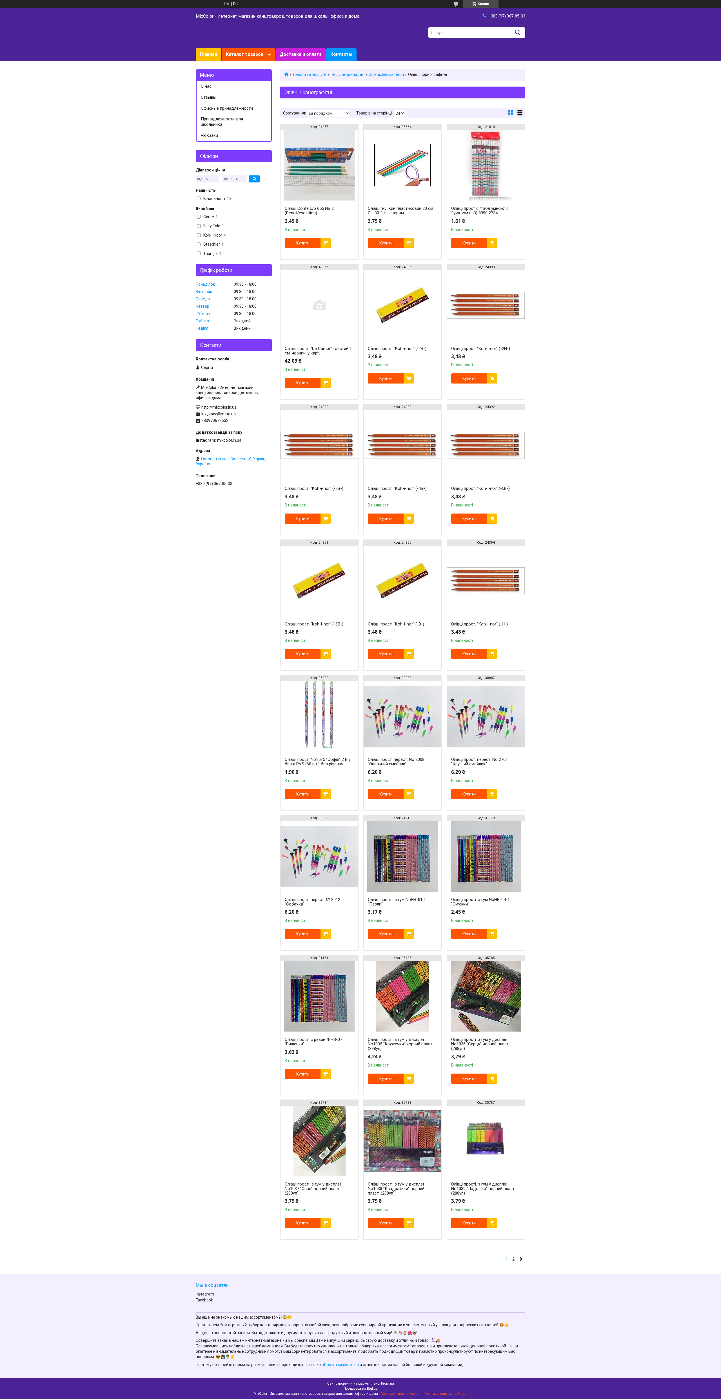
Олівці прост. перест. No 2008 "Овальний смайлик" (396, 761)
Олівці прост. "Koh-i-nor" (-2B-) (397, 348)
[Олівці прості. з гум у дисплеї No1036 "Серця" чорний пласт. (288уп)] (486, 996)
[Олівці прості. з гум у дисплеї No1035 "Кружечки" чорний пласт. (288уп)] (402, 996)
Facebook (204, 1300)
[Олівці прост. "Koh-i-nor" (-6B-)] (319, 581)
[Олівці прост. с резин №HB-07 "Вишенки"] (319, 996)
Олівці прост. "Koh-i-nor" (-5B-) (480, 488)
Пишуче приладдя (347, 74)
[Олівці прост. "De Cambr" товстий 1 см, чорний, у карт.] (319, 305)
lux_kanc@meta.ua (218, 414)
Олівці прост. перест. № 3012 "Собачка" (312, 901)
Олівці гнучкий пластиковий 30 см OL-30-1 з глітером (400, 210)
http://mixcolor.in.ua (219, 407)
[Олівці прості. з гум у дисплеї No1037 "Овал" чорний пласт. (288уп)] (319, 1141)
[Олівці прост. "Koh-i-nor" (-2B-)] (402, 305)
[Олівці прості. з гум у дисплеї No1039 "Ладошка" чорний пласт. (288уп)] (486, 1141)
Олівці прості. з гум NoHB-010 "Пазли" (396, 901)
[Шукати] (517, 32)
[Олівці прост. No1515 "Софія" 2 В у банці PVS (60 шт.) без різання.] (319, 716)
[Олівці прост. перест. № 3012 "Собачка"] (319, 856)
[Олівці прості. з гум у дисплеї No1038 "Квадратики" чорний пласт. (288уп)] (402, 1141)
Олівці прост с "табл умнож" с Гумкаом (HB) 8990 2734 (480, 210)
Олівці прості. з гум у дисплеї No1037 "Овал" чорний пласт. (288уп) (313, 1188)
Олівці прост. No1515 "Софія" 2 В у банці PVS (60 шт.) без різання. (318, 761)
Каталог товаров (244, 54)
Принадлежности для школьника (222, 121)
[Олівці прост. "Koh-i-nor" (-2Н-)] (486, 305)
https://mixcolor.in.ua (340, 1364)
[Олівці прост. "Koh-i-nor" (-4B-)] (402, 445)
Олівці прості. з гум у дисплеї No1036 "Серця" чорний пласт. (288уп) (480, 1044)
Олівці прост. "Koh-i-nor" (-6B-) (314, 624)
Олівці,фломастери (386, 74)
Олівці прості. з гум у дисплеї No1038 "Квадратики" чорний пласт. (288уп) (396, 1188)
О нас (206, 86)
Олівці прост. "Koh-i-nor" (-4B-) (397, 488)
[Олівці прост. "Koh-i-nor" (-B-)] (402, 581)
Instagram (205, 1294)
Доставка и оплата (301, 54)
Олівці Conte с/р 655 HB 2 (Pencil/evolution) (309, 210)
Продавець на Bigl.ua (361, 1389)
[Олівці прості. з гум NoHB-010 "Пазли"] (402, 856)
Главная (208, 54)
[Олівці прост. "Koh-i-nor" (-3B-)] (319, 445)
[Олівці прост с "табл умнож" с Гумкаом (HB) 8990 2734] (486, 165)
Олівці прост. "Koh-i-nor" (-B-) (396, 624)
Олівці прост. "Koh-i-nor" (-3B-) (314, 488)
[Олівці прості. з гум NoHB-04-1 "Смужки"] (486, 856)
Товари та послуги (309, 74)
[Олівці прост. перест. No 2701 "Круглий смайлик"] (486, 716)
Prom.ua (387, 1383)
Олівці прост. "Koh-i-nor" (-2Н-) (480, 348)
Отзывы (208, 97)
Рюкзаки (209, 135)
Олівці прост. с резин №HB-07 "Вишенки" (313, 1041)
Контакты (341, 54)
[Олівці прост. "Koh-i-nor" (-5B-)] (486, 445)
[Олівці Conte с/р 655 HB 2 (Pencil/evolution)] (319, 165)
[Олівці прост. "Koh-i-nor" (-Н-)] (486, 581)
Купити (303, 243)
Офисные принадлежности (227, 108)
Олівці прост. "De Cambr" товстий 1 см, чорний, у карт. (318, 350)
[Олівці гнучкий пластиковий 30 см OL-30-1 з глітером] (402, 165)
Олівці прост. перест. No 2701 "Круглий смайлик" (479, 761)
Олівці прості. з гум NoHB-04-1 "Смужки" (480, 901)
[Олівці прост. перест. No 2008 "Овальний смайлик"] (402, 716)
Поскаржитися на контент (401, 1394)
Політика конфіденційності (446, 1394)
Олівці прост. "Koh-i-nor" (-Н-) (479, 624)
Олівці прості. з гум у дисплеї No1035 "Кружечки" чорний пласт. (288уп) (400, 1044)
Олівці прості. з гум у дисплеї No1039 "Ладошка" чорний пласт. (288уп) (483, 1188)
